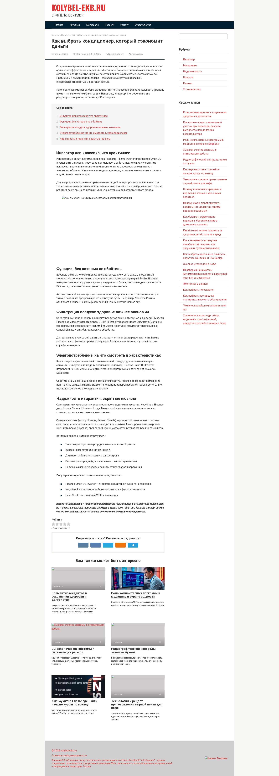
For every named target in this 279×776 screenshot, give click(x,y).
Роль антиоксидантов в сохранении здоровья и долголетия (69, 596)
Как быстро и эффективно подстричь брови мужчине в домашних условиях (200, 220)
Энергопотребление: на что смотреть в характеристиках (93, 132)
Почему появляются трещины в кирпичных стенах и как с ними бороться (202, 193)
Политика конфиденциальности (69, 755)
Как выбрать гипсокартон (198, 289)
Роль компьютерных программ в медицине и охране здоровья (135, 594)
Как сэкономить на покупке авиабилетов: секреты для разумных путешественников (201, 244)
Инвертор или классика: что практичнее (84, 115)
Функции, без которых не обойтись (81, 121)
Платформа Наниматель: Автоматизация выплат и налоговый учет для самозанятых (205, 273)
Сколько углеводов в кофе (199, 264)
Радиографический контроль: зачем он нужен (133, 650)
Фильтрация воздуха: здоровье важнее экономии (90, 127)
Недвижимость (192, 71)
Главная (59, 25)
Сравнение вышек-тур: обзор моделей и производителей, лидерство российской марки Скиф (204, 319)
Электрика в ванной (195, 283)
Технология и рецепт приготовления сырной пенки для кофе (136, 704)
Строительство (143, 25)
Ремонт (124, 25)
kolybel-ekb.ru (79, 7)
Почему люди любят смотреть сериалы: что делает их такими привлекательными (201, 206)
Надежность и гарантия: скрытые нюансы (85, 138)
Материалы (92, 25)
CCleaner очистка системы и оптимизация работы (73, 650)
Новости (109, 25)
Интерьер (75, 25)
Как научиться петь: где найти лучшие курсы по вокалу (74, 702)
